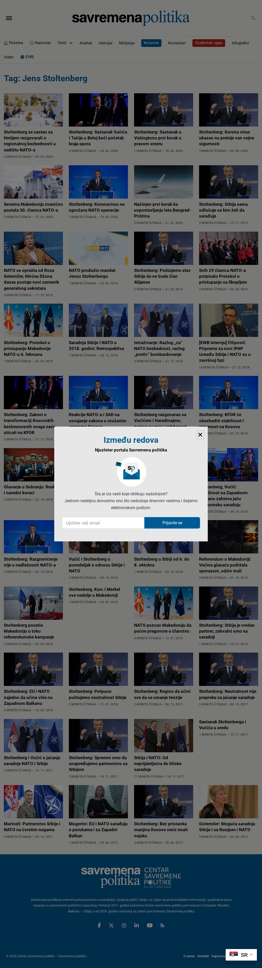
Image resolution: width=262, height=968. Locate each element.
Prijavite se (172, 522)
